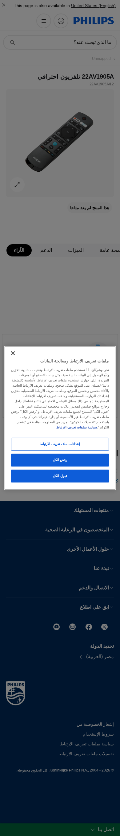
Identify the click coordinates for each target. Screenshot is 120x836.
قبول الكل (60, 476)
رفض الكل (60, 460)
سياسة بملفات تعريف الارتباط (76, 427)
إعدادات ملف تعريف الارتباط (60, 444)
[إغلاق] (13, 353)
